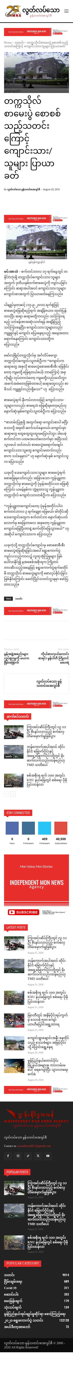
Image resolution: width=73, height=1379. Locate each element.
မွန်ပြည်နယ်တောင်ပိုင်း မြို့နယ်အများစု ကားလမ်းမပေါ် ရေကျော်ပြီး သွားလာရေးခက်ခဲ (48, 1067)
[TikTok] (28, 1156)
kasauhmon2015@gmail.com (34, 1146)
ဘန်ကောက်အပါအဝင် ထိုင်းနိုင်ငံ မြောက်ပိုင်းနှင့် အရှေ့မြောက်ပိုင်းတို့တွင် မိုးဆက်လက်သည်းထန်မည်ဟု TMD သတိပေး (46, 756)
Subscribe (61, 823)
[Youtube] (48, 1156)
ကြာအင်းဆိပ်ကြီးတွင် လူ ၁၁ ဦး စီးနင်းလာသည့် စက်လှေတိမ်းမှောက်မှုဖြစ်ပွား (46, 732)
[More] (50, 204)
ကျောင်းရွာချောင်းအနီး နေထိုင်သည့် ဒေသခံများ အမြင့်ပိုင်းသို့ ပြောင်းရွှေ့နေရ (48, 1043)
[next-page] (13, 794)
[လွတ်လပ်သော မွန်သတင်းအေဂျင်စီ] (20, 683)
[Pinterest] (27, 631)
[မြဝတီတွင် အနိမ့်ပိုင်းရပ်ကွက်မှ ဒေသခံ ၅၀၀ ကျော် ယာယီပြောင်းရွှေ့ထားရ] (14, 1020)
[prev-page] (6, 794)
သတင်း (19, 42)
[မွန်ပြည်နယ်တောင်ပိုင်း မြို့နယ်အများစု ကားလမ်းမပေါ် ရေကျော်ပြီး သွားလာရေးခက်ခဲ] (14, 1066)
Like (12, 823)
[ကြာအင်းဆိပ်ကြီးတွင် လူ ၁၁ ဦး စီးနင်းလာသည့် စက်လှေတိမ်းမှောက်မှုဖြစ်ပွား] (14, 732)
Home (8, 42)
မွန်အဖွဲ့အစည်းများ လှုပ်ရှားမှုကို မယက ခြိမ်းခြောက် (16, 658)
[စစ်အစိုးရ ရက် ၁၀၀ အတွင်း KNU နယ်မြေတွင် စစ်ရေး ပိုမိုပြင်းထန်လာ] (14, 780)
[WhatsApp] (36, 631)
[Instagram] (18, 1156)
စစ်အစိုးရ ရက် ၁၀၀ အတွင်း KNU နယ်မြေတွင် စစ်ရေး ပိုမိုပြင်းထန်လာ (47, 780)
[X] (17, 631)
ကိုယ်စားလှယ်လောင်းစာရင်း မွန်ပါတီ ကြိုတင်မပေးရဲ (53, 658)
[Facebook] (8, 631)
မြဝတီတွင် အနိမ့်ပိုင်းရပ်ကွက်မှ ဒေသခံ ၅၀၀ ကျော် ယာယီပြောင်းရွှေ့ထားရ (48, 1020)
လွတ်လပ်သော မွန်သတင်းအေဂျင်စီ (23, 189)
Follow (28, 823)
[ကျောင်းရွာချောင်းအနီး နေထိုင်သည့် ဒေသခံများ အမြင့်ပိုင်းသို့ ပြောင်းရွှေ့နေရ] (14, 1043)
